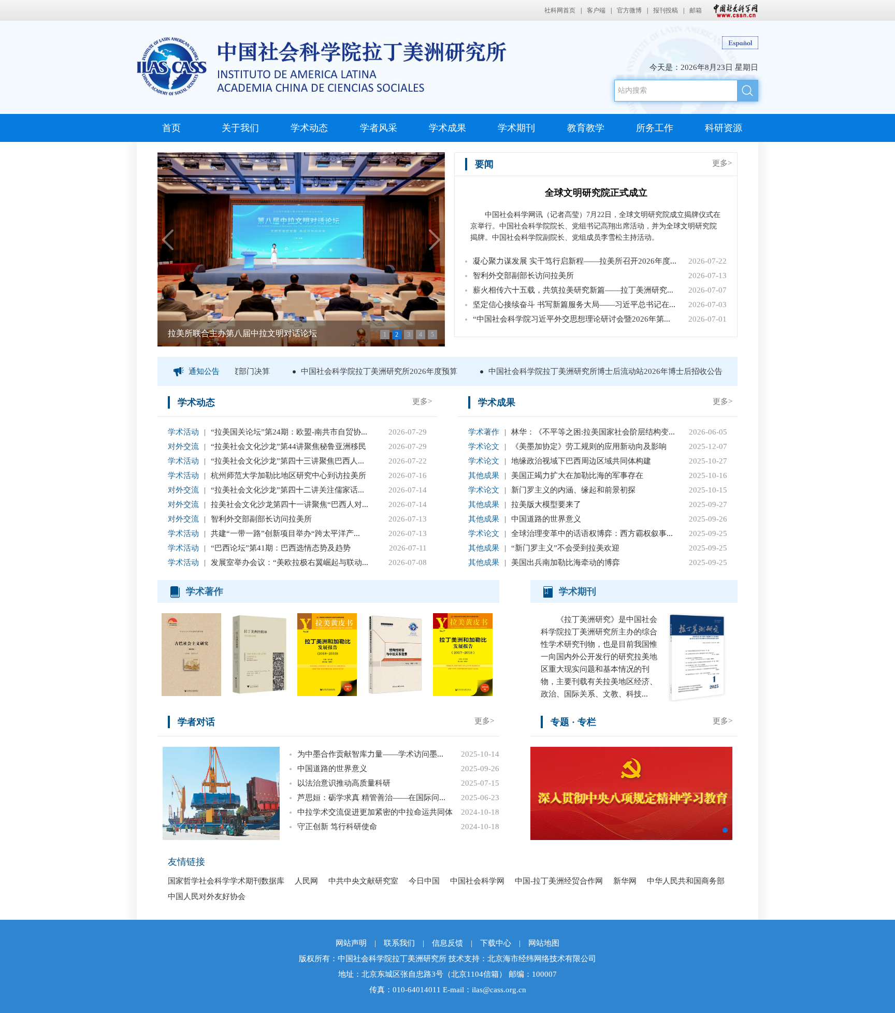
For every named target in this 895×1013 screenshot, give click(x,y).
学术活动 (183, 432)
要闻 (484, 164)
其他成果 (483, 475)
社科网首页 (559, 10)
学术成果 (447, 128)
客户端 (596, 10)
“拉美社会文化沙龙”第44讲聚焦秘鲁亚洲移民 (288, 446)
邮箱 (695, 10)
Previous (168, 240)
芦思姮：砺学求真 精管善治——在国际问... (371, 797)
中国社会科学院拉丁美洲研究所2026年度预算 (360, 371)
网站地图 (543, 943)
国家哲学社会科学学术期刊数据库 (226, 881)
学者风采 (378, 128)
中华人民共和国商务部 (686, 881)
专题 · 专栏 (573, 722)
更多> (722, 163)
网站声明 (351, 943)
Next (434, 240)
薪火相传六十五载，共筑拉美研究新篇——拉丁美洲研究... (573, 290)
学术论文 (483, 446)
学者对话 (196, 722)
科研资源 (723, 128)
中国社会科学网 (733, 10)
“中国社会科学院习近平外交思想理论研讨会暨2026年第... (571, 319)
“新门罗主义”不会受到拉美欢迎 (565, 548)
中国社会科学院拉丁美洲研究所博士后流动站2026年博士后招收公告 (587, 371)
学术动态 (309, 128)
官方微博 (629, 10)
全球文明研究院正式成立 (596, 192)
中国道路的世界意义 (546, 519)
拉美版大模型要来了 (546, 504)
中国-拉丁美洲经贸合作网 (559, 881)
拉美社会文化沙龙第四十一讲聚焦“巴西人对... (289, 504)
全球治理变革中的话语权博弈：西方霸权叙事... (592, 533)
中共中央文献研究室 (363, 881)
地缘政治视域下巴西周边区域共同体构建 (581, 461)
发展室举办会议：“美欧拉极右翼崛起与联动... (289, 562)
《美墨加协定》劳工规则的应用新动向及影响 (589, 446)
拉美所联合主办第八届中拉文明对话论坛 (242, 333)
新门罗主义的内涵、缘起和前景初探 (573, 490)
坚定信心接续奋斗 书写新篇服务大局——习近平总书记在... (574, 304)
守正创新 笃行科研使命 (337, 826)
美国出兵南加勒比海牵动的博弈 (565, 562)
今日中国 (424, 881)
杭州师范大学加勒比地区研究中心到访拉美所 (288, 475)
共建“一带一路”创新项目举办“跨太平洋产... (285, 533)
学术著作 (483, 432)
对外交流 (183, 446)
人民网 (306, 881)
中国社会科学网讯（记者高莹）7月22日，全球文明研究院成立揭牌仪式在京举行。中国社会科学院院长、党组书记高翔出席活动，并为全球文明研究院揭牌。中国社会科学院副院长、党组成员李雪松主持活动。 (595, 226)
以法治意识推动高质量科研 (344, 783)
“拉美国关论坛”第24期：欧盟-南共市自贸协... (289, 432)
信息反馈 (447, 943)
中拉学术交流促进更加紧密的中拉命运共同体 (375, 812)
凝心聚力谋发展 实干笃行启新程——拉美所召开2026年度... (574, 261)
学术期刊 (516, 128)
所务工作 (654, 128)
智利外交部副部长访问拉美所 (523, 275)
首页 (171, 128)
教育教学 (585, 128)
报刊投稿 (665, 10)
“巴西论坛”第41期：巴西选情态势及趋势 (281, 548)
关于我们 (240, 128)
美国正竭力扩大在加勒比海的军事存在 (577, 475)
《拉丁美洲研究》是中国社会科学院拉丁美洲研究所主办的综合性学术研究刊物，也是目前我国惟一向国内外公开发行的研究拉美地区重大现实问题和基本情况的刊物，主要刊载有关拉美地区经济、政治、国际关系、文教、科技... (599, 656)
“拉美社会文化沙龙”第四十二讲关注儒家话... (287, 490)
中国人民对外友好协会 (207, 896)
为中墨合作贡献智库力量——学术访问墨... (370, 754)
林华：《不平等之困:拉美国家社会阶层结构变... (593, 432)
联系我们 (399, 943)
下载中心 (495, 943)
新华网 (625, 881)
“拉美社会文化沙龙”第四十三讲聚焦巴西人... (287, 461)
